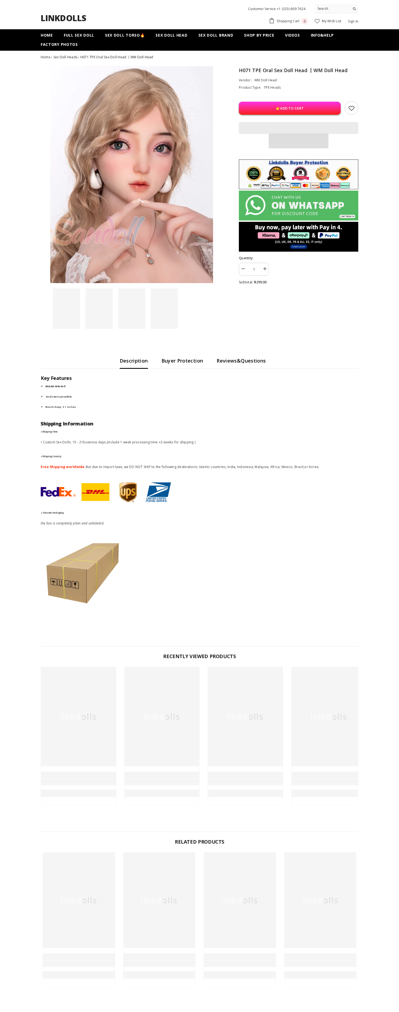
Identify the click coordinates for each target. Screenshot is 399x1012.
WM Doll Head (265, 80)
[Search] (336, 8)
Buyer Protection (182, 360)
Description (134, 360)
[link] (78, 782)
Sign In (353, 21)
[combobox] (332, 8)
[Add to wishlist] (351, 108)
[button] (298, 140)
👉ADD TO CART (290, 108)
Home (45, 57)
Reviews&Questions (241, 360)
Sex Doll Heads (65, 57)
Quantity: (246, 258)
